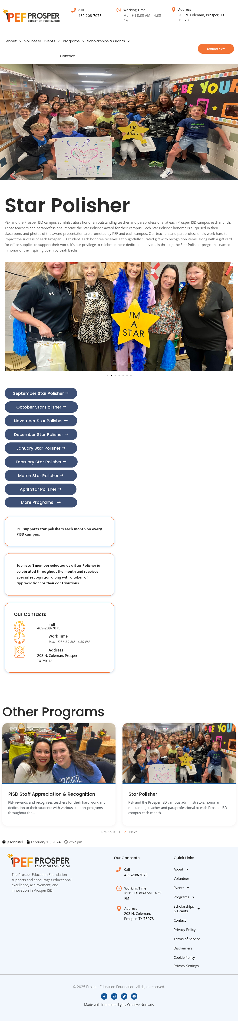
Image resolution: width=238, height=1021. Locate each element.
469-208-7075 (90, 15)
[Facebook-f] (104, 996)
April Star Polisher (38, 489)
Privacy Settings (186, 965)
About (11, 41)
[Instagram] (114, 996)
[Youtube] (134, 996)
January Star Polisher (38, 448)
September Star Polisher (38, 393)
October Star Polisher (38, 407)
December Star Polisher (38, 434)
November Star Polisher (38, 421)
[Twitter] (124, 996)
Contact (67, 55)
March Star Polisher (38, 475)
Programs (71, 41)
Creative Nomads (140, 1004)
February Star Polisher (39, 462)
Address (56, 650)
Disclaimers (183, 948)
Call (52, 625)
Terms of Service (187, 938)
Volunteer (32, 41)
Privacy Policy (185, 929)
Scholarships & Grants (106, 41)
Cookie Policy (184, 957)
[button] (10, 317)
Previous (108, 832)
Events (49, 41)
